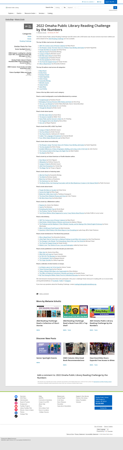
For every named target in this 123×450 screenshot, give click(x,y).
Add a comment (44, 294)
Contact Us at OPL (44, 402)
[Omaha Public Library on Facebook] (16, 396)
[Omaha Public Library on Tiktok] (16, 416)
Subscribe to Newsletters (64, 406)
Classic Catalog (108, 426)
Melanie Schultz (20, 19)
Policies (22, 412)
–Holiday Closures (44, 412)
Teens (69, 330)
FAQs (40, 406)
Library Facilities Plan (26, 408)
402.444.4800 (100, 403)
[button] (88, 2)
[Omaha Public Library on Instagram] (16, 403)
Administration (24, 400)
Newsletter (60, 404)
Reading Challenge (25, 41)
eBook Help (42, 404)
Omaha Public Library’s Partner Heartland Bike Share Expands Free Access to (20, 61)
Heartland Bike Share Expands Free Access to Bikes (102, 359)
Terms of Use (70, 434)
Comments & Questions (45, 400)
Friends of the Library (82, 398)
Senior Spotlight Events (46, 358)
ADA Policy (23, 398)
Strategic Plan (24, 414)
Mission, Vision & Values (27, 410)
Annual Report (61, 398)
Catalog (50, 13)
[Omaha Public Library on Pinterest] (16, 409)
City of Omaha (98, 426)
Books (29, 39)
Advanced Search (113, 10)
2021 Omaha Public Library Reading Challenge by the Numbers (101, 323)
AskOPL (41, 398)
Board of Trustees (25, 402)
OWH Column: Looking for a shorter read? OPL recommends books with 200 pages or (20, 54)
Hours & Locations (44, 410)
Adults (29, 36)
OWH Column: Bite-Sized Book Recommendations (73, 359)
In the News (60, 400)
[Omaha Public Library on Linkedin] (16, 412)
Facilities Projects (25, 406)
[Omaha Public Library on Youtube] (16, 406)
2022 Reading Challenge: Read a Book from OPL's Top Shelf (75, 323)
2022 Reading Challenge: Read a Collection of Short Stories (47, 323)
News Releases (61, 402)
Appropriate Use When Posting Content (102, 381)
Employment (23, 404)
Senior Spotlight (22, 49)
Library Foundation (81, 400)
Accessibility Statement (92, 434)
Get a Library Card (44, 408)
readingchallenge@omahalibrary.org (85, 284)
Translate (110, 431)
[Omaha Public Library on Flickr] (16, 399)
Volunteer (78, 402)
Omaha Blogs (9, 19)
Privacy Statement (80, 434)
